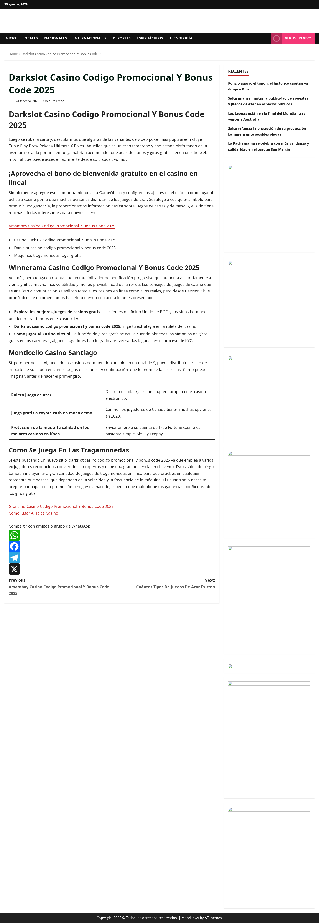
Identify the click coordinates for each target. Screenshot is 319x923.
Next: (175, 583)
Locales (30, 38)
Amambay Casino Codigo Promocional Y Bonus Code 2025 (62, 225)
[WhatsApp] (112, 535)
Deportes (122, 38)
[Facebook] (112, 546)
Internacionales (89, 38)
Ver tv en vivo (298, 38)
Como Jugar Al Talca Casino (33, 513)
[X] (112, 569)
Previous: (59, 586)
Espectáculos (150, 38)
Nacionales (55, 38)
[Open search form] (266, 38)
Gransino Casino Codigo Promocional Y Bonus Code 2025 (61, 506)
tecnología (180, 38)
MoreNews (190, 917)
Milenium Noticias (58, 21)
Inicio (10, 38)
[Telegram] (112, 557)
